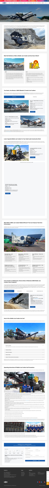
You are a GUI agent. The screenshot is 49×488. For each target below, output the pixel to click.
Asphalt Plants (22, 475)
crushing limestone (36, 298)
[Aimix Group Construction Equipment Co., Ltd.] (4, 3)
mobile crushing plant (8, 131)
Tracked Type (35, 96)
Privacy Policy (40, 485)
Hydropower (39, 472)
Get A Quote (32, 111)
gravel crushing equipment (34, 419)
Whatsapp (48, 472)
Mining (29, 472)
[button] (47, 481)
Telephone (48, 479)
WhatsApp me (28, 445)
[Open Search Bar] (46, 3)
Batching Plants (22, 472)
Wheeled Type (14, 96)
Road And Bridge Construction (32, 475)
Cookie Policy (43, 485)
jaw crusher (18, 393)
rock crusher (27, 400)
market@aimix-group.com (23, 445)
